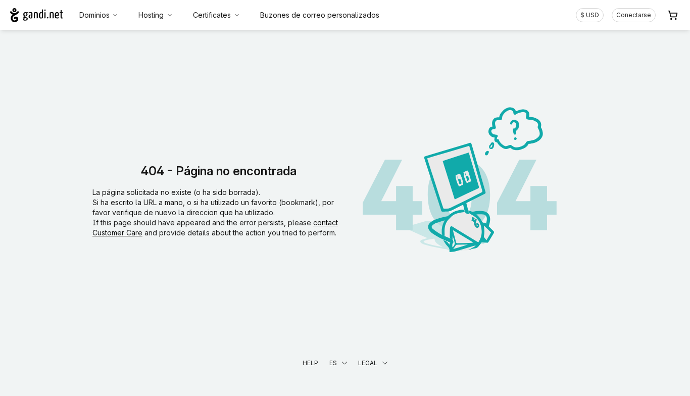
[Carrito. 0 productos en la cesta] (673, 15)
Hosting (151, 15)
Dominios (94, 15)
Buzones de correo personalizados (319, 15)
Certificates (212, 15)
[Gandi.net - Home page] (36, 15)
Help (310, 363)
